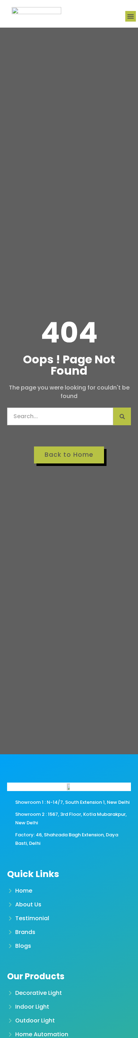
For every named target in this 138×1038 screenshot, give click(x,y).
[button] (130, 16)
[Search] (122, 416)
